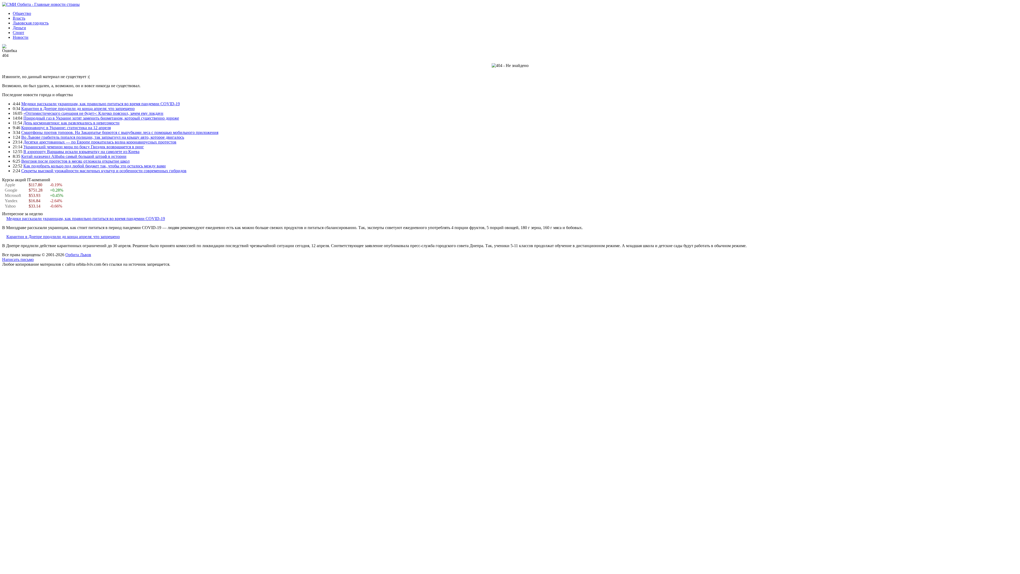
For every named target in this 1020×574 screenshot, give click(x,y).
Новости (20, 37)
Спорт (18, 32)
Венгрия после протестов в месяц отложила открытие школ (75, 161)
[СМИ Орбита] (41, 4)
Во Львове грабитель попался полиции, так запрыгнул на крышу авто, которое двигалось (102, 137)
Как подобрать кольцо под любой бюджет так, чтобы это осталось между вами (94, 166)
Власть (19, 18)
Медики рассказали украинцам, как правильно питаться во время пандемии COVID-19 (100, 104)
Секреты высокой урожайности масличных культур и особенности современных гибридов (103, 170)
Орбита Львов (78, 254)
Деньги (19, 28)
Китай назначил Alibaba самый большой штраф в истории (73, 156)
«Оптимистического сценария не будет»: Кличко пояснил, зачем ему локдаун (93, 113)
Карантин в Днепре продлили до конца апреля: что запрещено (78, 108)
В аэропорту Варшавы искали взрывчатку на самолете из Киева (81, 151)
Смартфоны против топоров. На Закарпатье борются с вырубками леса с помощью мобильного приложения (119, 132)
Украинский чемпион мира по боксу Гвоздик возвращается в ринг (83, 147)
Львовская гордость (31, 23)
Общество (22, 13)
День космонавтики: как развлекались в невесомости (71, 123)
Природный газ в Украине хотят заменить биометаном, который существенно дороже (101, 118)
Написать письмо (18, 259)
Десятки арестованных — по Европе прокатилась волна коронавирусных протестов (99, 142)
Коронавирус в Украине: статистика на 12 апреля (66, 127)
